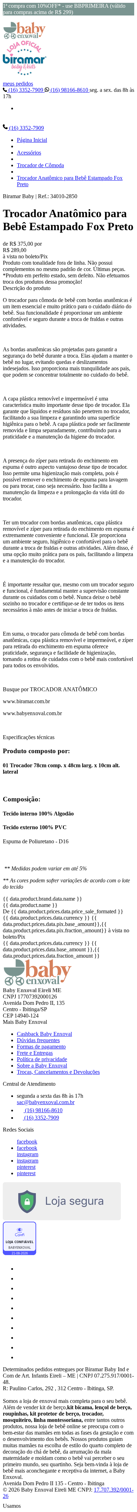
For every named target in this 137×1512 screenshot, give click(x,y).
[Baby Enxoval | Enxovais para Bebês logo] (24, 37)
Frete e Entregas (35, 1053)
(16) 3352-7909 (26, 90)
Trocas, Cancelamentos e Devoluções (58, 1072)
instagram (27, 1154)
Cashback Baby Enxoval (44, 1034)
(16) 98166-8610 (69, 90)
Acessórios (29, 153)
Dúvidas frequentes (38, 1040)
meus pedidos (18, 84)
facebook (27, 1142)
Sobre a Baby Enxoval (42, 1066)
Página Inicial (32, 140)
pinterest (26, 1167)
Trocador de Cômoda (40, 165)
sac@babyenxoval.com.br (45, 1102)
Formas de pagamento (41, 1047)
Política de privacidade (42, 1059)
